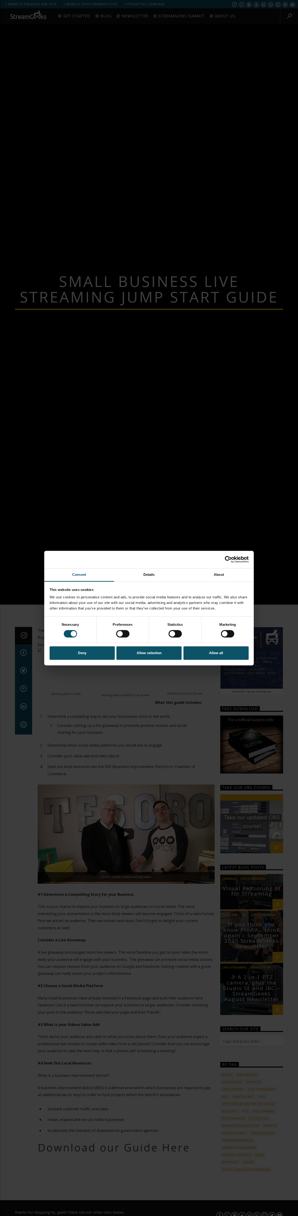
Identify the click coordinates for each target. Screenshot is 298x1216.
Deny (82, 653)
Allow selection (149, 653)
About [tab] (219, 575)
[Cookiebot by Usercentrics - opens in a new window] (228, 559)
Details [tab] (149, 575)
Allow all (216, 653)
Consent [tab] (79, 575)
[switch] (122, 633)
